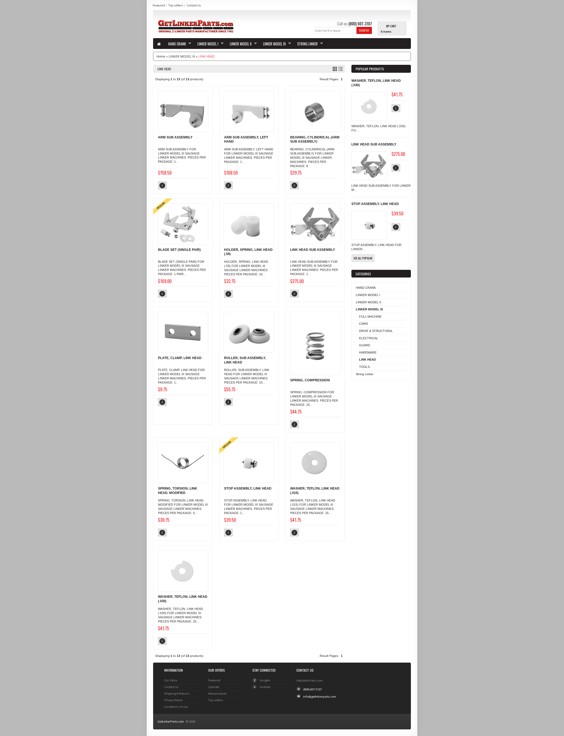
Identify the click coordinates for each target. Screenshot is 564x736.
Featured (159, 5)
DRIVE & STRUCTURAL (376, 331)
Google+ (265, 680)
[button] (364, 30)
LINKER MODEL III (272, 44)
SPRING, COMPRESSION (310, 380)
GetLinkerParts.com (171, 721)
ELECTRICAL (368, 338)
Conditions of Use (176, 707)
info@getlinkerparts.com (319, 697)
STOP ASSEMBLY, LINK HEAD (247, 488)
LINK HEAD (206, 56)
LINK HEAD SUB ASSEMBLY (312, 250)
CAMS (363, 323)
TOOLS (364, 367)
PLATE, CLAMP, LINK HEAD (180, 358)
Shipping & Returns (177, 693)
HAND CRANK (175, 44)
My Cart (391, 26)
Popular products (370, 68)
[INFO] (395, 108)
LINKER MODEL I (205, 44)
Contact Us (194, 5)
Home (160, 56)
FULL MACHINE (370, 316)
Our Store (170, 680)
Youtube (265, 687)
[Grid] (335, 69)
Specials (213, 687)
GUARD (364, 345)
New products (217, 693)
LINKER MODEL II (239, 44)
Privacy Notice (173, 700)
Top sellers (175, 5)
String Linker (305, 44)
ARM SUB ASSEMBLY (175, 137)
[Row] (340, 69)
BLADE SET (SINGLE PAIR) (179, 250)
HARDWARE (368, 352)
